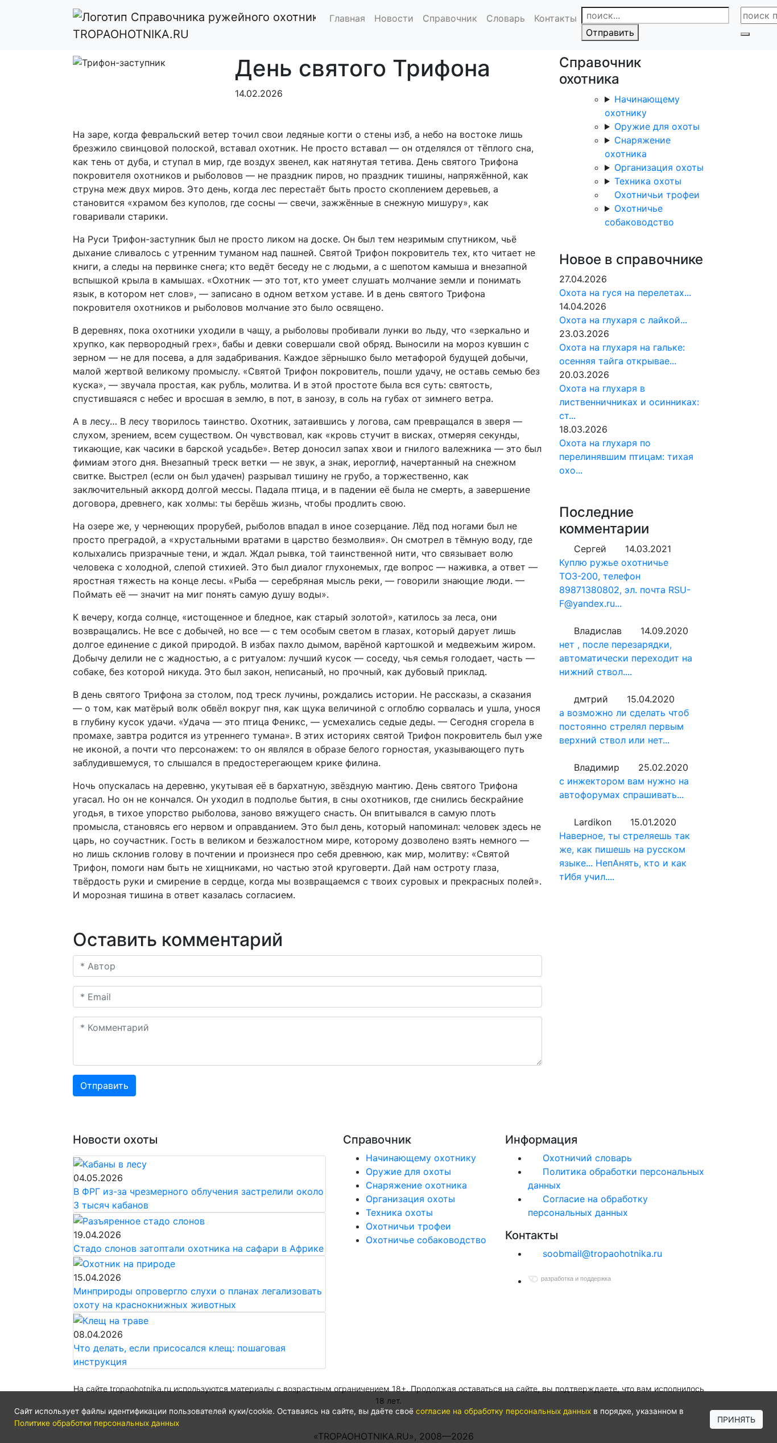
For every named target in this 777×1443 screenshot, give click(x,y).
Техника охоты (647, 181)
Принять (736, 1419)
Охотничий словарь (586, 1158)
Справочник (450, 18)
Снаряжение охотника (416, 1185)
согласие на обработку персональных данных (503, 1411)
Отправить (610, 32)
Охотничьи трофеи (657, 194)
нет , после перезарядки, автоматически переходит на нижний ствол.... (625, 658)
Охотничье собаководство (426, 1239)
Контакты (555, 18)
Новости (394, 18)
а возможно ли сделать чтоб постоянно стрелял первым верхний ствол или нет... (624, 726)
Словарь (505, 18)
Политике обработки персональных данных (96, 1423)
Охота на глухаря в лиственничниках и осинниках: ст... (629, 402)
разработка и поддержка (576, 1278)
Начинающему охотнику (421, 1158)
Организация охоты (659, 167)
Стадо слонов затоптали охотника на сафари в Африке (198, 1248)
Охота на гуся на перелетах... (625, 292)
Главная (347, 18)
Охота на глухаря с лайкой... (623, 320)
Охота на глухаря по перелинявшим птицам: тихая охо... (626, 456)
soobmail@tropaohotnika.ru (601, 1253)
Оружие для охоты (657, 126)
